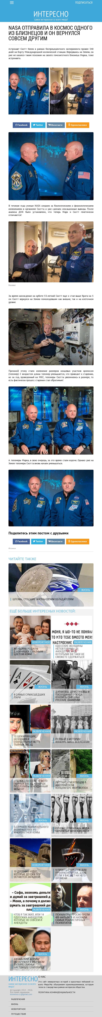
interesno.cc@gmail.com (21, 994)
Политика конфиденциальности (56, 992)
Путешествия (18, 1014)
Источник (12, 548)
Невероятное (18, 1009)
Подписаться (84, 2)
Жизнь (14, 1004)
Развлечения (18, 999)
